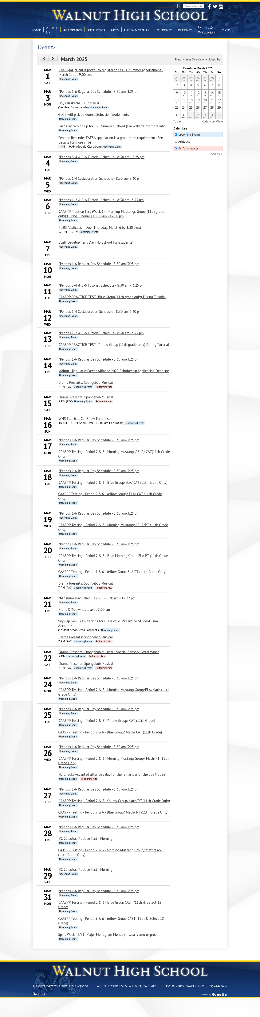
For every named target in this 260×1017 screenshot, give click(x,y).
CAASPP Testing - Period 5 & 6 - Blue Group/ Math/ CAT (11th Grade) (110, 732)
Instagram (221, 7)
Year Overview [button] (195, 59)
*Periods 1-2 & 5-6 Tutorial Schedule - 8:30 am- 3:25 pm (101, 200)
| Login (41, 994)
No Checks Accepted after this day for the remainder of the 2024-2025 (111, 774)
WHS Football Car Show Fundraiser (85, 418)
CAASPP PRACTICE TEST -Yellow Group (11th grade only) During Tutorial (114, 344)
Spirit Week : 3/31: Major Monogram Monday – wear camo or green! (109, 934)
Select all (216, 154)
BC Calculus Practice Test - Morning (85, 838)
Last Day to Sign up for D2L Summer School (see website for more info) (112, 126)
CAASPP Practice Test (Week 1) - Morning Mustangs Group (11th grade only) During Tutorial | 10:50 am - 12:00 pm (111, 213)
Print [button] (178, 59)
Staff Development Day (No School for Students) (96, 242)
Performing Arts (188, 148)
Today (177, 121)
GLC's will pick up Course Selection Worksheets (93, 114)
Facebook (209, 7)
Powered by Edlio (214, 994)
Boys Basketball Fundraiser (79, 103)
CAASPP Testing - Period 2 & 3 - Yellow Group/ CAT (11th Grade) (107, 720)
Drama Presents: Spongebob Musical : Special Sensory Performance (109, 652)
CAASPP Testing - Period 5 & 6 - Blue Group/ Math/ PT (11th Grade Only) (113, 812)
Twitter (215, 7)
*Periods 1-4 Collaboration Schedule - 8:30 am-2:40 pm (100, 178)
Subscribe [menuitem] (214, 59)
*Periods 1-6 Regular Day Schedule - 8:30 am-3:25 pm (99, 91)
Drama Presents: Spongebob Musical (85, 382)
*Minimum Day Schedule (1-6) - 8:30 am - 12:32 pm (97, 598)
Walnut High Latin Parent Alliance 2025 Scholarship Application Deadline (114, 371)
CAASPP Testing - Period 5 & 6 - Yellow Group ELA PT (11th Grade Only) (112, 571)
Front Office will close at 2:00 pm (84, 609)
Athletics (184, 141)
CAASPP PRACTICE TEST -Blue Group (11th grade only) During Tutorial (112, 297)
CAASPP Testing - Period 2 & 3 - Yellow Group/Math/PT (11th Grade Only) (114, 801)
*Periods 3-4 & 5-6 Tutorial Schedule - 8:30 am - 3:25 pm (101, 157)
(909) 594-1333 (186, 986)
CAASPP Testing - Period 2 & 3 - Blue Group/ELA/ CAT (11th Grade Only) (113, 482)
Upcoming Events (189, 134)
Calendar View (212, 121)
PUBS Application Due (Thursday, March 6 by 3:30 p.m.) (99, 227)
